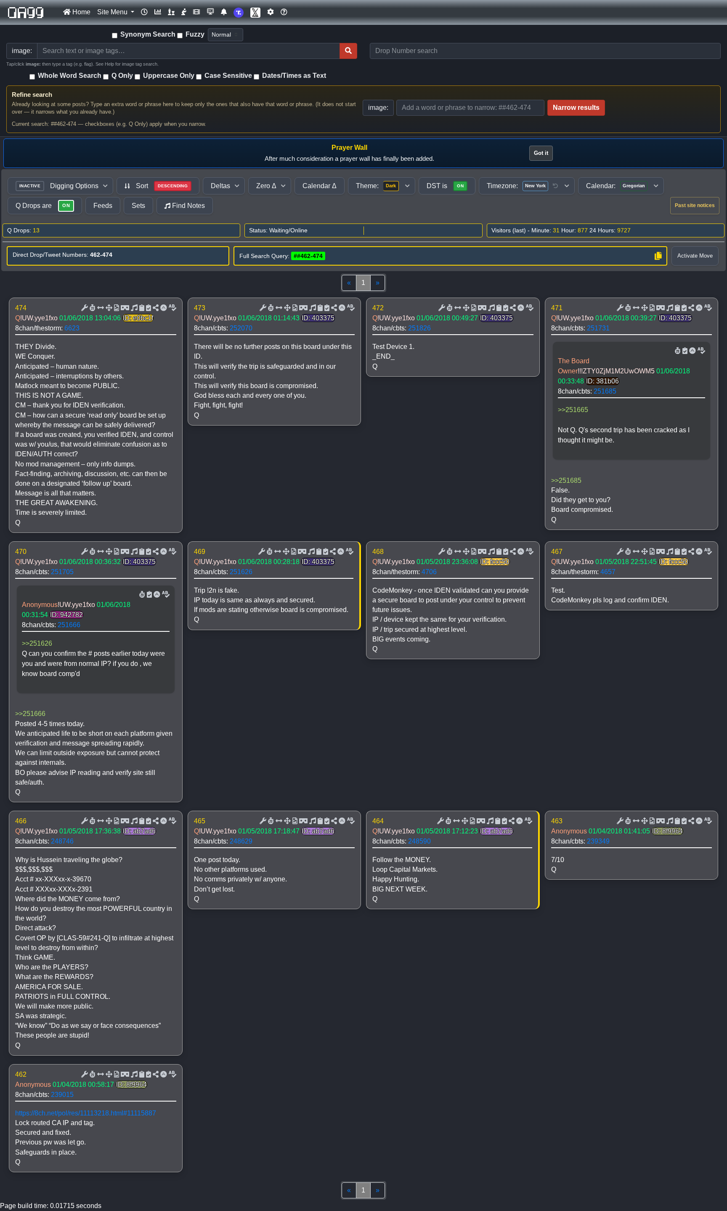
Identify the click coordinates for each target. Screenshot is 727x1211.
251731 (598, 328)
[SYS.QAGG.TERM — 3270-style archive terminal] (210, 12)
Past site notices (695, 205)
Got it (541, 153)
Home (80, 12)
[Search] (348, 51)
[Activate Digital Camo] (124, 308)
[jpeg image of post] (115, 308)
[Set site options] (270, 12)
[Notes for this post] (133, 308)
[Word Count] (92, 308)
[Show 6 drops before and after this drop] (100, 308)
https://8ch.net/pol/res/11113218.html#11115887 (85, 1113)
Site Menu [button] (113, 12)
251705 (62, 571)
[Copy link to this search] (658, 256)
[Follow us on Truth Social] (238, 12)
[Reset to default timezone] (555, 186)
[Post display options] (84, 308)
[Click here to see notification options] (224, 12)
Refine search (32, 94)
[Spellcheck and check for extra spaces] (171, 308)
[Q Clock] (144, 12)
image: (378, 107)
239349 (598, 841)
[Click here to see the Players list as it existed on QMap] (171, 12)
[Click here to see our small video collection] (196, 12)
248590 (419, 841)
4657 (608, 571)
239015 (62, 1094)
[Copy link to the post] (155, 308)
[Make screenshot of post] (141, 308)
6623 (72, 328)
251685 (605, 391)
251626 (241, 571)
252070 (241, 328)
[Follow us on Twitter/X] (255, 12)
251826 (419, 328)
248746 (62, 841)
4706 (429, 571)
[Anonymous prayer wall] (184, 12)
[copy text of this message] (147, 308)
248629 (241, 841)
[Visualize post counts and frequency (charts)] (158, 12)
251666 (69, 624)
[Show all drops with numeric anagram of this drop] (108, 308)
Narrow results (576, 107)
